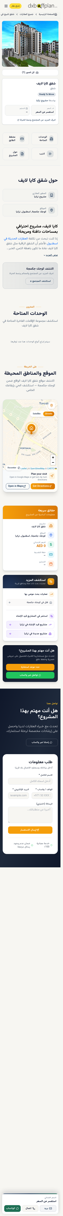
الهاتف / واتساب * (43, 789)
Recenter (12, 467)
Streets (48, 413)
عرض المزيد (52, 255)
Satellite (36, 413)
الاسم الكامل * (45, 775)
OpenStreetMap (37, 468)
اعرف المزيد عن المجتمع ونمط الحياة (38, 120)
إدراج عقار (15, 6)
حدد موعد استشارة (30, 667)
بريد (46, 1208)
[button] (31, 430)
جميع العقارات (26, 14)
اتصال (28, 1208)
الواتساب (10, 1208)
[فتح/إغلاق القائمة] (6, 6)
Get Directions (41, 486)
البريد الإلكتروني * (20, 789)
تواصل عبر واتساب (29, 675)
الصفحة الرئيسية (46, 14)
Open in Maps (15, 486)
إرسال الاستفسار (28, 830)
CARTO (50, 468)
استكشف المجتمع (41, 281)
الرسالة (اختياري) (44, 804)
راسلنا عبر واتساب (40, 742)
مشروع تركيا (42, 101)
